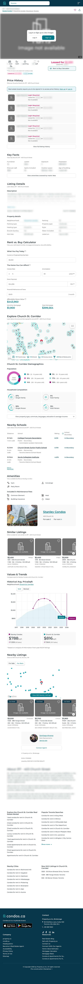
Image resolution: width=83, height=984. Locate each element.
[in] (50, 932)
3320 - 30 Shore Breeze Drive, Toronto (55, 871)
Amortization (46, 269)
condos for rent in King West (52, 815)
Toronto (36, 11)
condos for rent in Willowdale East (54, 822)
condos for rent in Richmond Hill (19, 870)
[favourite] (75, 10)
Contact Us (46, 944)
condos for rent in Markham (17, 876)
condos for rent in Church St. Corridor (55, 828)
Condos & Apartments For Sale (53, 956)
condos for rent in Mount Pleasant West (56, 832)
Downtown (29, 11)
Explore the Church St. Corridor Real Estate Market (22, 813)
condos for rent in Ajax (15, 889)
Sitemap (6, 956)
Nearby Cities (12, 866)
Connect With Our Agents (51, 946)
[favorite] (31, 541)
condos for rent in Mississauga (18, 879)
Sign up (48, 38)
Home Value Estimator (50, 949)
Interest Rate (11, 269)
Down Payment (12, 279)
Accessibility (7, 949)
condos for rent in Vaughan (17, 873)
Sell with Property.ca (49, 941)
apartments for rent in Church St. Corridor (22, 855)
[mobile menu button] (80, 3)
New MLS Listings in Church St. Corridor (54, 867)
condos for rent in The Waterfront (54, 825)
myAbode (17, 920)
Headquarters (8, 944)
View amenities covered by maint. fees (41, 175)
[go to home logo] (14, 915)
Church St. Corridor (20, 11)
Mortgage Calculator (49, 951)
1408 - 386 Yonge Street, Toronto (53, 875)
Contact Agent (41, 748)
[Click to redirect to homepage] (4, 3)
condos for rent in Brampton (17, 886)
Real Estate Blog (48, 939)
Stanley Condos (7, 11)
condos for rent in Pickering (17, 882)
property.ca (7, 939)
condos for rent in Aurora (16, 892)
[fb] (47, 932)
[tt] (43, 932)
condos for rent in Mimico (51, 819)
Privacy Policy (8, 951)
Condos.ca (6, 920)
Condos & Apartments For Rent (53, 959)
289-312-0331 (43, 740)
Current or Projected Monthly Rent (17, 255)
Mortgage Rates (48, 954)
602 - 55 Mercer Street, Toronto (53, 878)
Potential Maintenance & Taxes (16, 289)
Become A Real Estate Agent (13, 946)
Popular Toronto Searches (52, 812)
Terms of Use (7, 954)
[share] (79, 10)
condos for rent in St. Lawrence (53, 835)
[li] (53, 932)
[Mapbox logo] (12, 696)
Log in (34, 38)
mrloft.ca (6, 941)
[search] (29, 3)
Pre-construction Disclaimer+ (41, 969)
